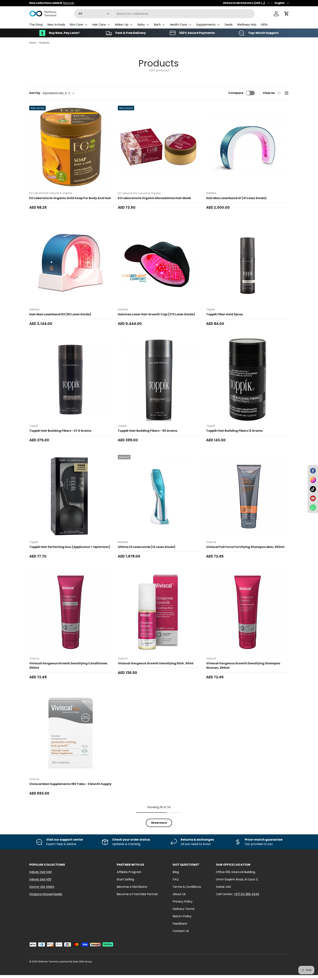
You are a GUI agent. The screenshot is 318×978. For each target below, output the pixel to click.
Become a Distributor (132, 887)
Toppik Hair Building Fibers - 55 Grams (147, 431)
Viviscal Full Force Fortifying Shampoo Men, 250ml (245, 547)
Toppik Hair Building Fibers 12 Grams (234, 431)
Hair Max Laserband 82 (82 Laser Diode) (60, 314)
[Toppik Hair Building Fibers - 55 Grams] (159, 379)
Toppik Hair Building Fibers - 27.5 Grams (60, 431)
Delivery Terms (184, 909)
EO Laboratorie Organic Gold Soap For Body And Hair (70, 198)
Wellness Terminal (48, 961)
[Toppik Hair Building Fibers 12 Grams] (247, 379)
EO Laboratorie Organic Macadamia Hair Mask (154, 198)
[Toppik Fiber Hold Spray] (247, 263)
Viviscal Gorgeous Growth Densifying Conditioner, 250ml (68, 665)
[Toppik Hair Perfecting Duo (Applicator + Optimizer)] (70, 496)
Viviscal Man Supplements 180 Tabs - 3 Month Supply (70, 784)
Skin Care (76, 24)
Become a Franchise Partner (137, 894)
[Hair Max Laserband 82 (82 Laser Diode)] (70, 263)
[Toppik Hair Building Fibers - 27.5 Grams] (70, 379)
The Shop (36, 24)
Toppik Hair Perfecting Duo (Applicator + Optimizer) (69, 547)
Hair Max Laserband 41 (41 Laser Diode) (236, 198)
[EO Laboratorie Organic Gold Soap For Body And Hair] (70, 147)
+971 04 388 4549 (246, 894)
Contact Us (181, 931)
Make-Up (121, 24)
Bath (157, 24)
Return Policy (182, 916)
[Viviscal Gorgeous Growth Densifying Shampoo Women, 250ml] (247, 612)
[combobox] (164, 13)
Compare (235, 93)
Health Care (178, 24)
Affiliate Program (129, 872)
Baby (141, 24)
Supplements (205, 24)
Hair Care (99, 24)
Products (44, 43)
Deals (229, 24)
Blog (176, 872)
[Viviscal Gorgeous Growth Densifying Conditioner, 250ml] (70, 612)
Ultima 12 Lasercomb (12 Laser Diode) (146, 547)
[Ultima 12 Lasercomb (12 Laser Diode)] (159, 496)
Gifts (264, 24)
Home (32, 43)
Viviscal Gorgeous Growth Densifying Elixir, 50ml (155, 663)
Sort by (34, 93)
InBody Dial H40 (40, 872)
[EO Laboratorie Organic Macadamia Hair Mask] (159, 147)
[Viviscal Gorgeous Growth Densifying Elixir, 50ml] (159, 612)
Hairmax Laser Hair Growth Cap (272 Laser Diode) (156, 314)
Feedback (180, 923)
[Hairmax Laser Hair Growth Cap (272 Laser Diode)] (159, 263)
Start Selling (125, 879)
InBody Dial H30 (40, 879)
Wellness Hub (246, 24)
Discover (68, 3)
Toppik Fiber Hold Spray (224, 314)
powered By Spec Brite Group (75, 961)
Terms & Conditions (187, 887)
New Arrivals (56, 24)
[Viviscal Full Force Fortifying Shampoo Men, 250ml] (247, 496)
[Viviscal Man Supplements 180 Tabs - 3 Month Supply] (70, 733)
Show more (159, 823)
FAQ (176, 879)
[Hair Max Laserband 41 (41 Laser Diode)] (247, 147)
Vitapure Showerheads (45, 894)
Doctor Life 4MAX (41, 887)
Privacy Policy (182, 901)
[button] (286, 14)
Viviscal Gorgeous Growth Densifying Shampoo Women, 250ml (243, 665)
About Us (179, 894)
